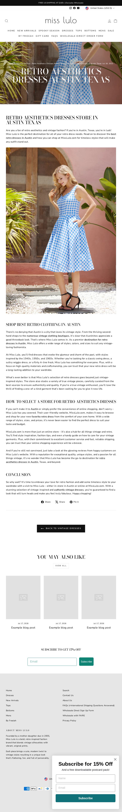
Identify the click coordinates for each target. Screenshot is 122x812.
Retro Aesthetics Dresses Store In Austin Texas (52, 120)
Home (11, 30)
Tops (79, 30)
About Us (67, 700)
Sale (111, 30)
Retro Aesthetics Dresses (19, 63)
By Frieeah (26, 36)
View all (61, 565)
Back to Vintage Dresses (63, 528)
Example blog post (23, 627)
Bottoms (90, 30)
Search (66, 690)
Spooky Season (49, 30)
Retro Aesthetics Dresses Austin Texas (48, 63)
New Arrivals (26, 30)
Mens (102, 30)
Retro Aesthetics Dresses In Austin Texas (84, 63)
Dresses (67, 30)
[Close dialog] (115, 759)
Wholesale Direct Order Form (81, 36)
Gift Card (42, 36)
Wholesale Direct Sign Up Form (78, 710)
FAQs (54, 36)
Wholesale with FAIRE (74, 715)
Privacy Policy (69, 720)
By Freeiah (11, 720)
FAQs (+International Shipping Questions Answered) (89, 705)
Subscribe (86, 661)
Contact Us (68, 695)
